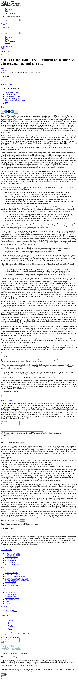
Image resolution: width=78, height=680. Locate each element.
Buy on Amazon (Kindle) (13, 98)
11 (1, 377)
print (6, 103)
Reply (22, 442)
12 (1, 381)
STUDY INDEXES (11, 585)
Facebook (11, 620)
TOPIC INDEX (10, 558)
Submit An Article (6, 46)
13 (1, 391)
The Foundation (6, 589)
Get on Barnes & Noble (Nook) (15, 100)
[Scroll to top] (1, 678)
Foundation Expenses (12, 598)
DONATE (8, 603)
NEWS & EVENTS (11, 573)
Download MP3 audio (12, 93)
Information (4, 606)
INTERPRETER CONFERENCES (16, 578)
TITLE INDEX (10, 562)
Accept (4, 674)
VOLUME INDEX (11, 557)
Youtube (10, 626)
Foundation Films (10, 596)
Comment (4, 435)
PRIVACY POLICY (11, 610)
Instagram (11, 632)
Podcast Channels (23, 634)
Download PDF (10, 94)
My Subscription (10, 599)
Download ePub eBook (12, 96)
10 (1, 372)
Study (3, 567)
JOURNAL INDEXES (12, 555)
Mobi (6, 102)
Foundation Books (11, 594)
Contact (7, 601)
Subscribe (4, 28)
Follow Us (4, 615)
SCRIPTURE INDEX (12, 564)
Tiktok (10, 629)
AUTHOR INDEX (11, 560)
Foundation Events (11, 592)
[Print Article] (2, 112)
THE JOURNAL (6, 550)
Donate (3, 24)
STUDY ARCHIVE (11, 583)
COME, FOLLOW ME (12, 574)
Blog (6, 571)
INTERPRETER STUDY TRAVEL (17, 580)
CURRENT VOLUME (12, 553)
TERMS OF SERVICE (12, 612)
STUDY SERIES (10, 582)
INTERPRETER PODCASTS (15, 576)
